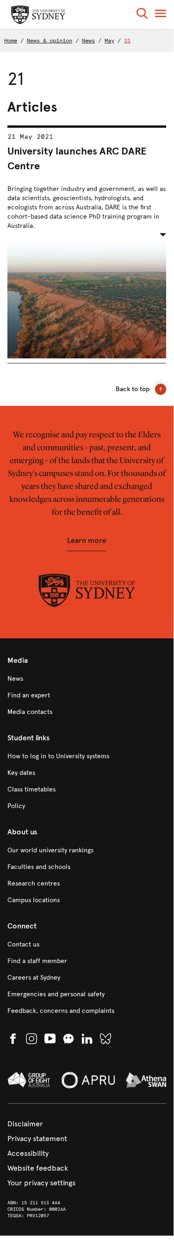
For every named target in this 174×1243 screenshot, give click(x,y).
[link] (86, 678)
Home (10, 40)
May (109, 40)
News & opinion (49, 40)
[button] (142, 15)
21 (127, 40)
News (88, 40)
